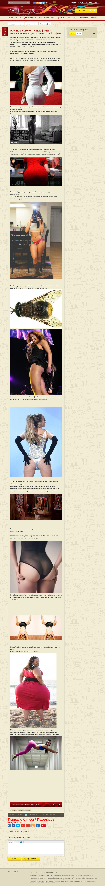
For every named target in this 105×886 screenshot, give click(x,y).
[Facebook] (34, 3)
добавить (14, 858)
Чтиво (53, 18)
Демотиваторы (30, 18)
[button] (9, 842)
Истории (93, 18)
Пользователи (31, 24)
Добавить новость (86, 10)
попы (14, 810)
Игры (40, 18)
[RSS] (37, 3)
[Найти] (28, 3)
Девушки (61, 18)
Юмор (11, 18)
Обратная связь (36, 872)
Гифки (46, 18)
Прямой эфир (45, 24)
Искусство (84, 18)
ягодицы (20, 810)
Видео (75, 18)
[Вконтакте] (43, 3)
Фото (68, 18)
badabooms (33, 815)
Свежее (20, 24)
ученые (28, 810)
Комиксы (18, 18)
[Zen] (46, 3)
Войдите (74, 3)
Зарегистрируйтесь (89, 3)
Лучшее (12, 24)
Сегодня (72, 33)
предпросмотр (31, 858)
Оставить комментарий (19, 837)
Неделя (79, 33)
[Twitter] (40, 3)
